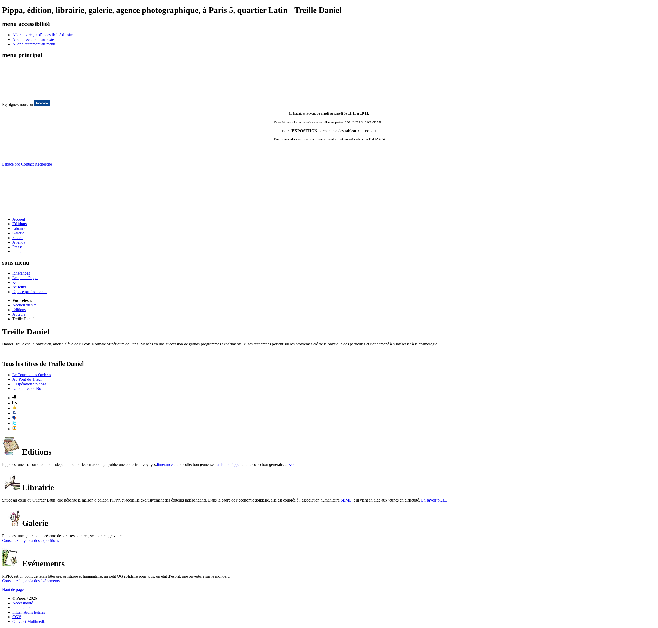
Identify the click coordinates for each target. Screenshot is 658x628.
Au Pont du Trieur (27, 379)
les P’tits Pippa (228, 464)
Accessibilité (22, 603)
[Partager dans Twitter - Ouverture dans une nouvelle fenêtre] (14, 423)
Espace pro (11, 164)
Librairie (19, 228)
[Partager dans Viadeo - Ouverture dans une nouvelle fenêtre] (14, 428)
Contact (27, 164)
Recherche (43, 164)
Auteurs (19, 287)
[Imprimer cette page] (14, 398)
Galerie (18, 233)
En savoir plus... (434, 500)
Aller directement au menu (33, 44)
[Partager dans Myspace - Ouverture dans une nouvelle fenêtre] (14, 418)
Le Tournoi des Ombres (31, 374)
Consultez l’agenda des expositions (30, 540)
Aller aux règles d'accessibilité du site (42, 35)
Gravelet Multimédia (29, 621)
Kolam (17, 282)
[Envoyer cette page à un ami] (14, 403)
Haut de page (13, 589)
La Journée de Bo (26, 388)
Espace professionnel (29, 291)
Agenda (18, 242)
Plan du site (21, 607)
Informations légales (28, 612)
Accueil (18, 219)
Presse (17, 247)
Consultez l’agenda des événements (31, 581)
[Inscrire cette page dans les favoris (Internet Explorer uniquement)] (14, 408)
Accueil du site (24, 305)
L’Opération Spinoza (29, 384)
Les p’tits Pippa (25, 278)
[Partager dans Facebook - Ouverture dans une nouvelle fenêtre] (14, 413)
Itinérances (21, 273)
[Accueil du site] (22, 94)
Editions (19, 224)
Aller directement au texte (33, 39)
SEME (346, 500)
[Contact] (32, 211)
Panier (17, 251)
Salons (17, 237)
